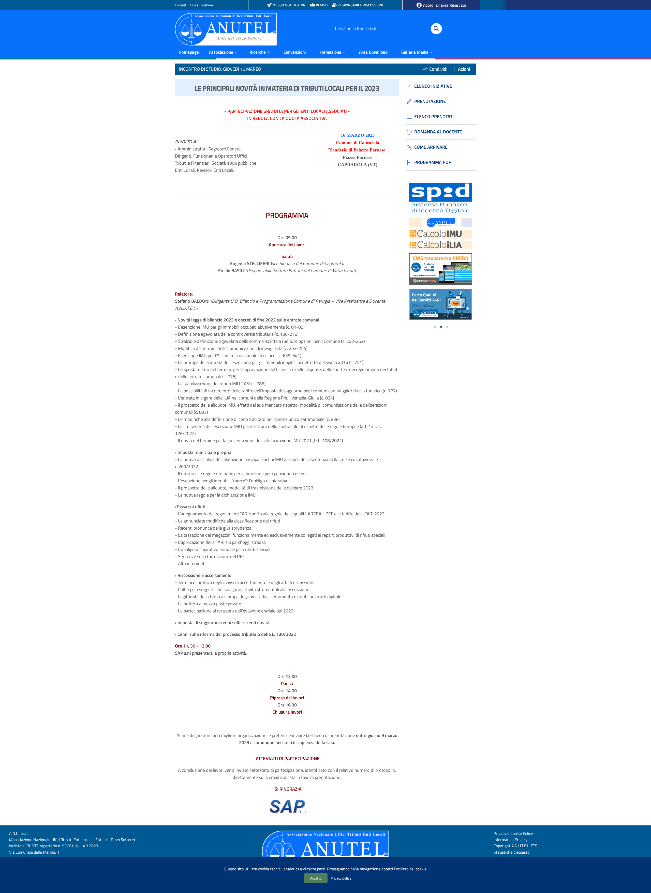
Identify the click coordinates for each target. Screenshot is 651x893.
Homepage (189, 52)
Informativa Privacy (510, 840)
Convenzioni (295, 52)
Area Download (373, 52)
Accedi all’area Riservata (444, 5)
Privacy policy (341, 878)
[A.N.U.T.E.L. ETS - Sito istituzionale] (226, 28)
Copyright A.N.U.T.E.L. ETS (515, 846)
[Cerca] (436, 28)
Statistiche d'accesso (511, 852)
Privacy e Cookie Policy (513, 833)
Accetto (315, 878)
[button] (435, 327)
